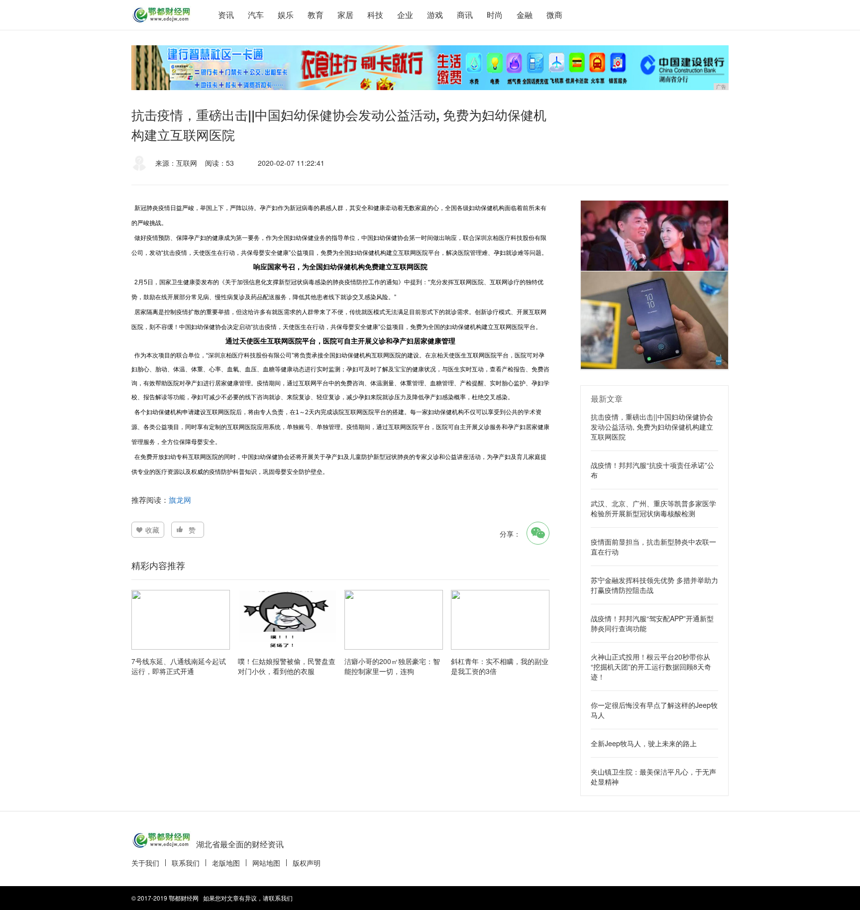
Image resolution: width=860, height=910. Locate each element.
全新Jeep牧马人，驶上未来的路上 (644, 743)
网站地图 (266, 863)
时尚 (495, 14)
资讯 (226, 14)
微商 (554, 14)
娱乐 (286, 14)
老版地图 (226, 863)
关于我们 (145, 863)
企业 (405, 14)
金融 (525, 14)
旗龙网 (180, 499)
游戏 (435, 14)
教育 (315, 14)
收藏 (152, 530)
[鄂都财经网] (161, 15)
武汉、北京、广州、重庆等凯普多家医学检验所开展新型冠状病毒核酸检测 (653, 508)
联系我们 (186, 863)
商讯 (465, 14)
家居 (345, 14)
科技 (375, 14)
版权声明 (307, 863)
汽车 (256, 14)
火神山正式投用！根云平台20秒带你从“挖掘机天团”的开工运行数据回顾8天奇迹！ (651, 667)
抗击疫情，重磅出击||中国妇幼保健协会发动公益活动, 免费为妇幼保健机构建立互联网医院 (652, 427)
